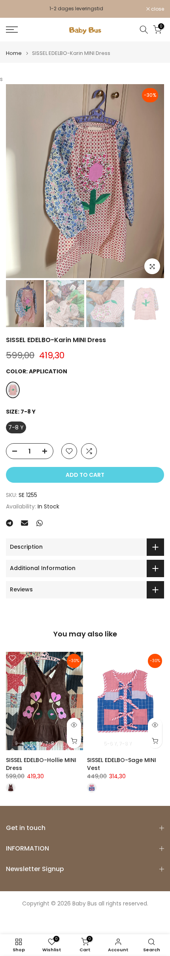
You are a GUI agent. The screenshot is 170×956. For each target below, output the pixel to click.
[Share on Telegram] (9, 526)
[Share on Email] (24, 526)
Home (14, 56)
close (157, 10)
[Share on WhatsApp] (39, 526)
